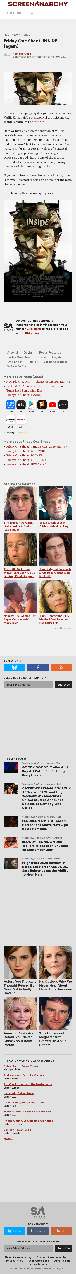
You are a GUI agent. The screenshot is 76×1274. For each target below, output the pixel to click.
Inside (42, 357)
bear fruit (38, 122)
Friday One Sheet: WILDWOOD (26, 451)
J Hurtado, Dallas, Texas (19, 1093)
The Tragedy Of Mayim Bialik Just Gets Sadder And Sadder (18, 526)
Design (28, 352)
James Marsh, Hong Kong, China (24, 1102)
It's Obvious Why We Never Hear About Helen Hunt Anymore (55, 985)
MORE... (8, 1138)
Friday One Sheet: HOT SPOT (26, 464)
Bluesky (17, 1231)
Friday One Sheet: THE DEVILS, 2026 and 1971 (37, 446)
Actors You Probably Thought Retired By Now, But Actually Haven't (20, 987)
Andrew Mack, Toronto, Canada (24, 1075)
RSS (63, 1231)
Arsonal (60, 113)
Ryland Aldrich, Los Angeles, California (28, 1120)
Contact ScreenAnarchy (51, 1257)
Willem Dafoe (16, 366)
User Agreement (38, 1260)
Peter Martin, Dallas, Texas (21, 1066)
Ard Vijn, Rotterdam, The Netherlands (28, 1084)
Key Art (57, 357)
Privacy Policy (14, 1260)
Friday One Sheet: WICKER (24, 455)
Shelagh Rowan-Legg (17, 1129)
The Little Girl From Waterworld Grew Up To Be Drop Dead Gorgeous (19, 573)
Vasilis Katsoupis (55, 362)
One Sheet (15, 362)
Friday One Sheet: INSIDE (23, 395)
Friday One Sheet (19, 357)
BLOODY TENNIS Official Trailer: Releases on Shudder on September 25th (45, 846)
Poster (33, 362)
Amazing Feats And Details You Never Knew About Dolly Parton (19, 1039)
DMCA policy (30, 333)
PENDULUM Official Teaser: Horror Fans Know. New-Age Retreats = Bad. (45, 825)
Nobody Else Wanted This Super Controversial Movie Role (20, 619)
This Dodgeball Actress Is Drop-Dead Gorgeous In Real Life (55, 573)
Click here (34, 329)
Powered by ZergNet (62, 628)
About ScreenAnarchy (18, 1257)
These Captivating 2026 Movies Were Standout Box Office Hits (54, 619)
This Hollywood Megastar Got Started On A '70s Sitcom (52, 1039)
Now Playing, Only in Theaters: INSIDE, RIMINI (38, 381)
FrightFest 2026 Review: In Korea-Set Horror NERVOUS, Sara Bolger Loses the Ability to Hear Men (45, 869)
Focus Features (50, 352)
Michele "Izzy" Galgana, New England (27, 1111)
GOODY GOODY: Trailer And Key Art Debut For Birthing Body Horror (45, 771)
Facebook (39, 1231)
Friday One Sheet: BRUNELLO (26, 460)
